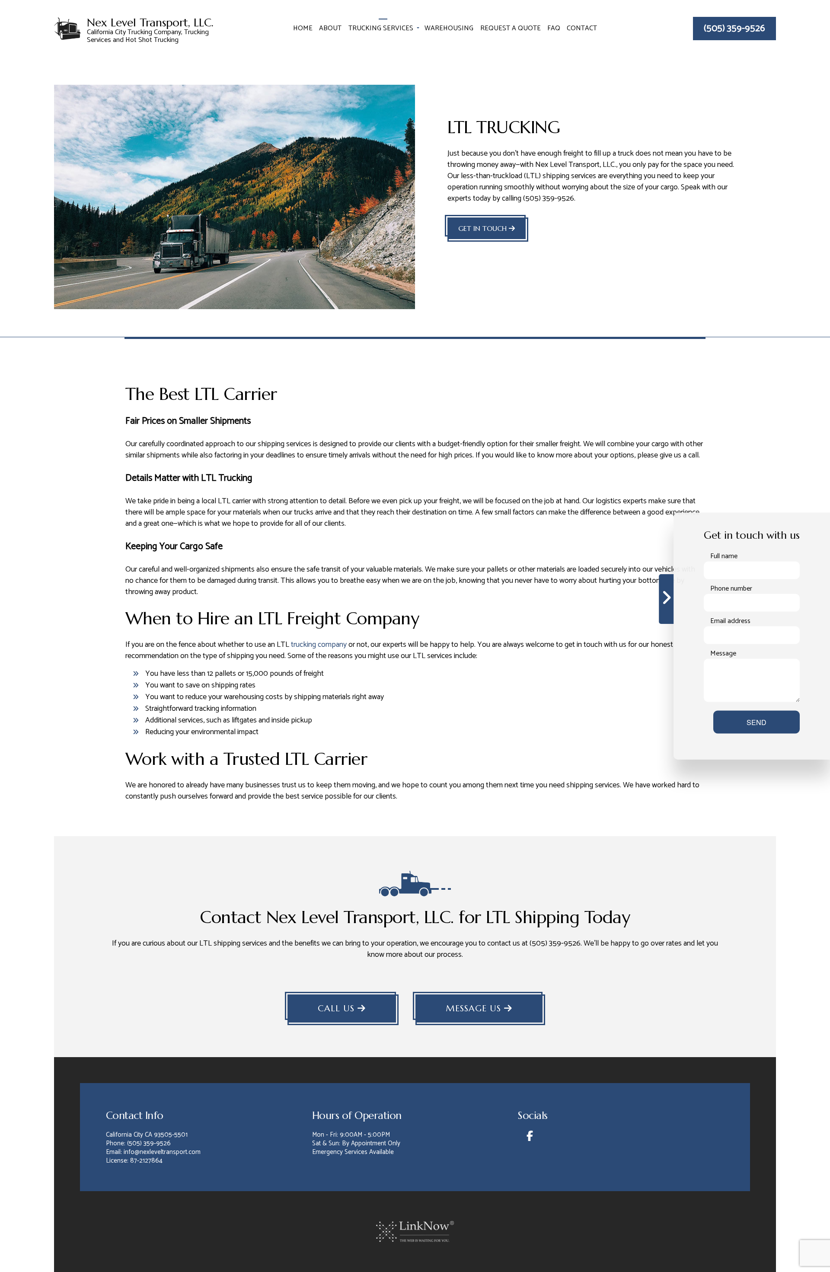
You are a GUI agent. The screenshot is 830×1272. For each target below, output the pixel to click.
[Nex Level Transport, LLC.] (67, 27)
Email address (730, 621)
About (330, 28)
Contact (582, 28)
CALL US (338, 1008)
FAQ (553, 28)
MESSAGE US (475, 1008)
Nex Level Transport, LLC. (150, 23)
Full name (723, 556)
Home (303, 28)
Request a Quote (510, 28)
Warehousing (449, 28)
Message (723, 654)
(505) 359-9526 (734, 28)
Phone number (731, 589)
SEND (756, 722)
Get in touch (483, 228)
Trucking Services (380, 28)
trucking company (319, 644)
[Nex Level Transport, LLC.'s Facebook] (529, 1138)
